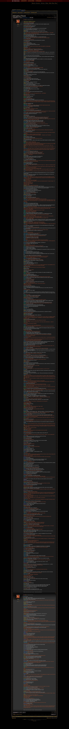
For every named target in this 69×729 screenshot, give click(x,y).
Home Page (43, 3)
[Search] (23, 11)
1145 (18, 601)
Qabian (26, 19)
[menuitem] (56, 3)
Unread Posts (38, 3)
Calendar (47, 3)
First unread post (49, 17)
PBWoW (25, 719)
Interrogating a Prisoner (34, 12)
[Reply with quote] (54, 19)
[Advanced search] (18, 9)
